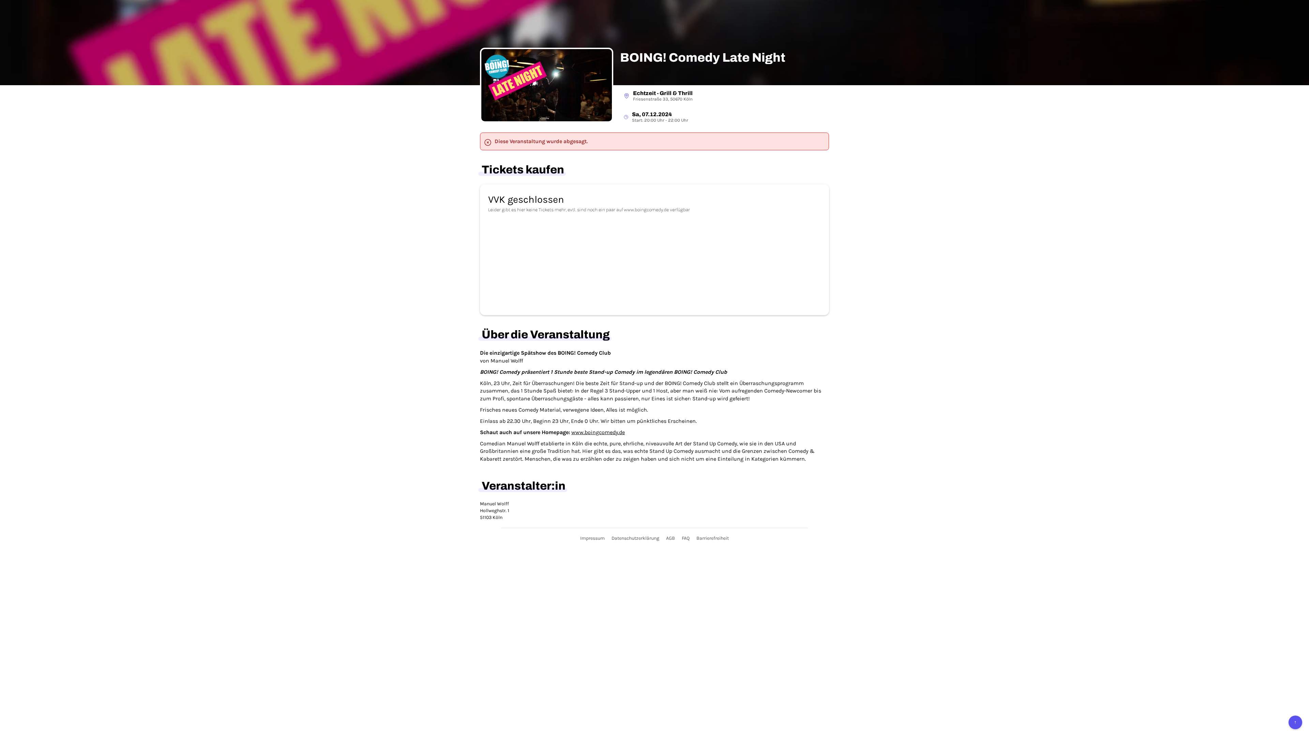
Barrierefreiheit (712, 538)
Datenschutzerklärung (635, 538)
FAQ (686, 538)
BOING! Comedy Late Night (702, 57)
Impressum (592, 538)
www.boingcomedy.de (598, 432)
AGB (670, 538)
